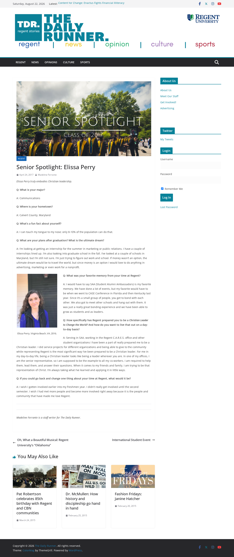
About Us (165, 90)
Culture (68, 62)
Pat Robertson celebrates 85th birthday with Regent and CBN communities (34, 503)
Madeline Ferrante (47, 174)
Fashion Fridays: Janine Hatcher (128, 496)
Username (166, 159)
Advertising (167, 108)
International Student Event (131, 440)
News (35, 62)
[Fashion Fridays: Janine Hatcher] (133, 467)
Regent (21, 62)
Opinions (51, 62)
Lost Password (169, 207)
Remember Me (173, 189)
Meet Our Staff (169, 96)
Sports (85, 62)
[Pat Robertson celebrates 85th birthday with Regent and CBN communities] (34, 467)
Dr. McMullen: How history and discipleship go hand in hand (83, 501)
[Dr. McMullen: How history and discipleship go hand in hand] (84, 467)
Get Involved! (168, 102)
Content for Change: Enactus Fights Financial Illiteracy (91, 3)
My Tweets (166, 139)
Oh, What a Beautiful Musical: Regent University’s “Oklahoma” (42, 442)
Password (166, 174)
